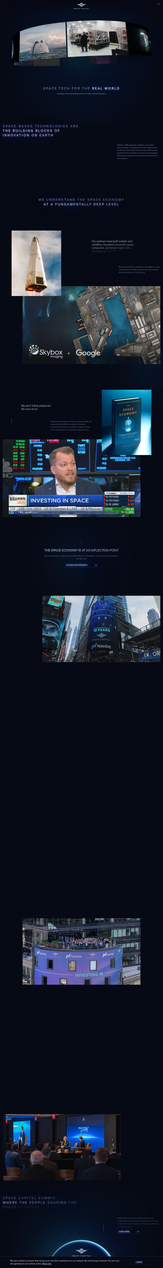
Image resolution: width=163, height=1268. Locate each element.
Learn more (128, 1230)
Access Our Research (81, 564)
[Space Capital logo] (81, 6)
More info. (47, 1263)
